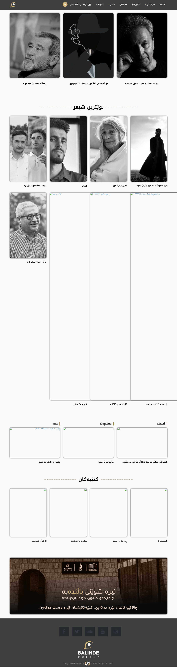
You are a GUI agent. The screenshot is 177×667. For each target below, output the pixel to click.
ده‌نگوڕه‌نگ (106, 423)
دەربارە (127, 3)
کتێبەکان (141, 3)
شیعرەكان (158, 3)
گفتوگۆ (161, 423)
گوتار (55, 423)
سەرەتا (165, 3)
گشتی (135, 3)
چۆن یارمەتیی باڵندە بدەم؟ (114, 3)
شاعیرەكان (149, 3)
